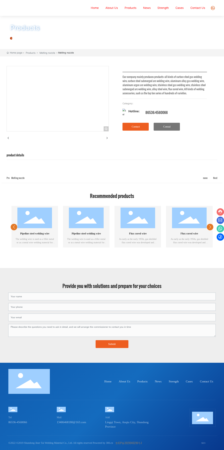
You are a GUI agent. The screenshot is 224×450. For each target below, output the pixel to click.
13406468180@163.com (71, 422)
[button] (109, 256)
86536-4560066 (156, 112)
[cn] (213, 7)
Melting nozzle (47, 52)
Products (25, 28)
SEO (203, 443)
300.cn (109, 442)
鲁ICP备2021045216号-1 (128, 443)
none (205, 178)
